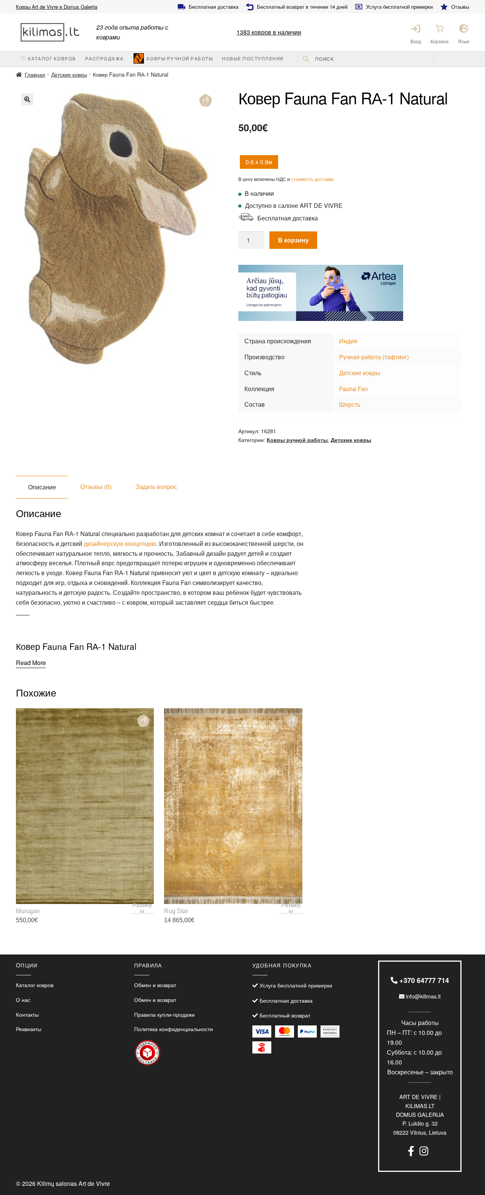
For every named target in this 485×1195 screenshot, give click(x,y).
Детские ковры (69, 74)
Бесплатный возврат (285, 1015)
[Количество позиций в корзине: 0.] (439, 28)
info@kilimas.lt (422, 996)
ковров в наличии (268, 32)
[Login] (415, 28)
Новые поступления (253, 58)
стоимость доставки (312, 179)
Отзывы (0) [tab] (95, 486)
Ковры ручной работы (180, 58)
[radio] (259, 162)
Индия (348, 340)
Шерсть (349, 404)
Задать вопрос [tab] (156, 486)
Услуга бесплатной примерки (399, 6)
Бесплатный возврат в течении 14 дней (302, 6)
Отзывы (460, 6)
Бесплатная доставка (213, 6)
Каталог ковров (34, 985)
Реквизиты (28, 1029)
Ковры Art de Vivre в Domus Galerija (56, 6)
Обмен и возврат (155, 985)
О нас (23, 999)
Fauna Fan (353, 388)
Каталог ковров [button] (52, 58)
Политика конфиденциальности (173, 1029)
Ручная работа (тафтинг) (374, 356)
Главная (35, 74)
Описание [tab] (42, 487)
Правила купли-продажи (164, 1014)
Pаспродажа (104, 58)
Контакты (27, 1014)
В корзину (293, 240)
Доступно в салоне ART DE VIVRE (294, 205)
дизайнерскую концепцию (120, 543)
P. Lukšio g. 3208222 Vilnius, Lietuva (419, 1114)
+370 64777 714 (423, 980)
